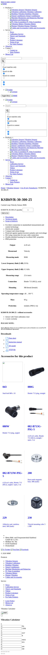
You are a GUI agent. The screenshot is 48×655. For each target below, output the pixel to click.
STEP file (12, 350)
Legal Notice (10, 601)
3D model (12, 346)
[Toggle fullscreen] (4, 651)
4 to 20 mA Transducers (28, 188)
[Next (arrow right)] (4, 653)
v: (1, 637)
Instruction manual (15, 342)
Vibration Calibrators (12, 563)
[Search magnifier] (3, 61)
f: (1, 624)
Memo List (9, 54)
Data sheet (12, 338)
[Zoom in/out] (2, 651)
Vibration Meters (11, 573)
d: (1, 644)
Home (3, 188)
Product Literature (16, 40)
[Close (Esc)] (8, 651)
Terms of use (14, 42)
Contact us (13, 50)
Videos (12, 38)
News (12, 32)
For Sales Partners (16, 44)
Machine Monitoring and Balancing (17, 569)
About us (8, 46)
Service (8, 160)
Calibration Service (16, 34)
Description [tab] (9, 217)
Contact (8, 178)
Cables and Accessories (13, 577)
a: (1, 631)
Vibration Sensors (13, 188)
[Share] (6, 651)
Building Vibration (12, 565)
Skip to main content (8, 2)
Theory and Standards (17, 36)
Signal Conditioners (12, 567)
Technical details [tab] (11, 219)
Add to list (5, 213)
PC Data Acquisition (12, 571)
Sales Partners (15, 52)
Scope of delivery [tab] (11, 221)
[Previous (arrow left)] (2, 653)
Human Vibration (11, 575)
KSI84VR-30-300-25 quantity (11, 210)
